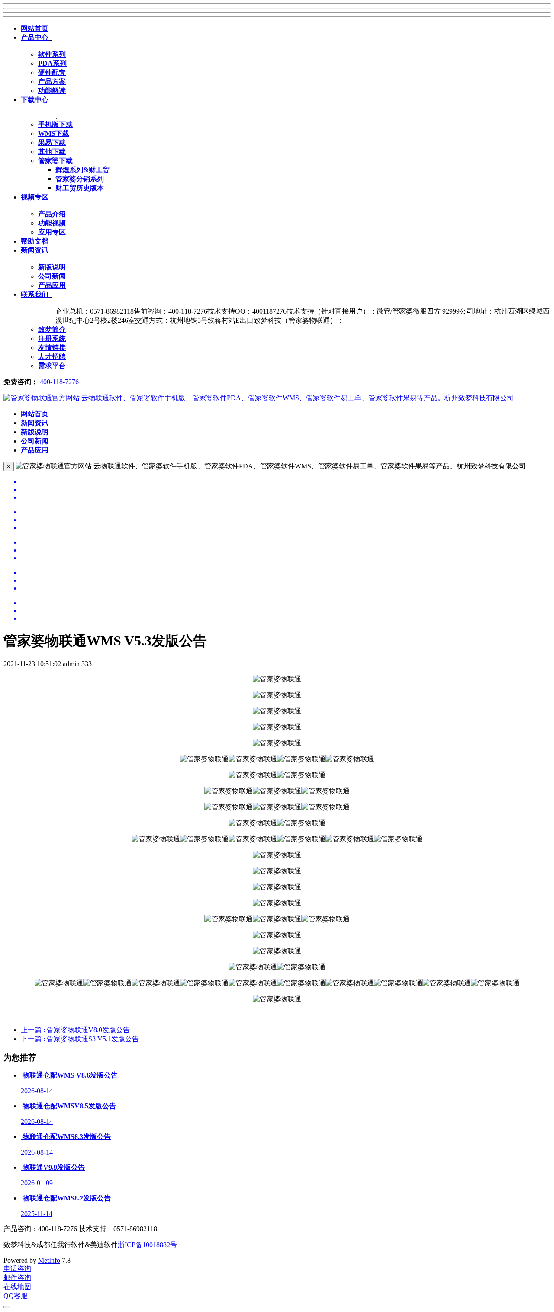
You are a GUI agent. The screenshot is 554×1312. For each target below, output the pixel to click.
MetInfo (49, 1260)
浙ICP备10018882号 (147, 1244)
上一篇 (75, 1029)
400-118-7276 (59, 381)
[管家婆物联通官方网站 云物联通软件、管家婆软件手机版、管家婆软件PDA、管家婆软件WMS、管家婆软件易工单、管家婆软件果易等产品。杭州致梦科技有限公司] (258, 397)
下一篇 (80, 1039)
